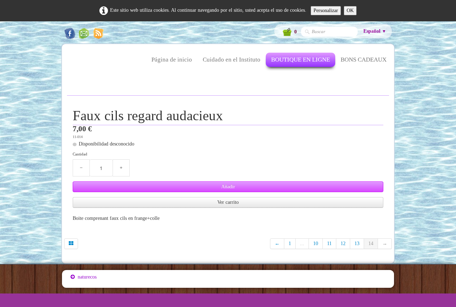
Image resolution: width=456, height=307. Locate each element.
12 (343, 243)
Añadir (228, 186)
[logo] (70, 64)
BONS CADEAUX (364, 59)
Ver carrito (228, 202)
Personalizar (326, 10)
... (302, 243)
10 (315, 243)
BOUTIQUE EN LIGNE (300, 59)
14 (370, 243)
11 (329, 243)
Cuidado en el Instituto (231, 59)
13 (356, 243)
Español (374, 31)
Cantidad (80, 154)
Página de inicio (171, 59)
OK (350, 10)
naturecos (87, 277)
